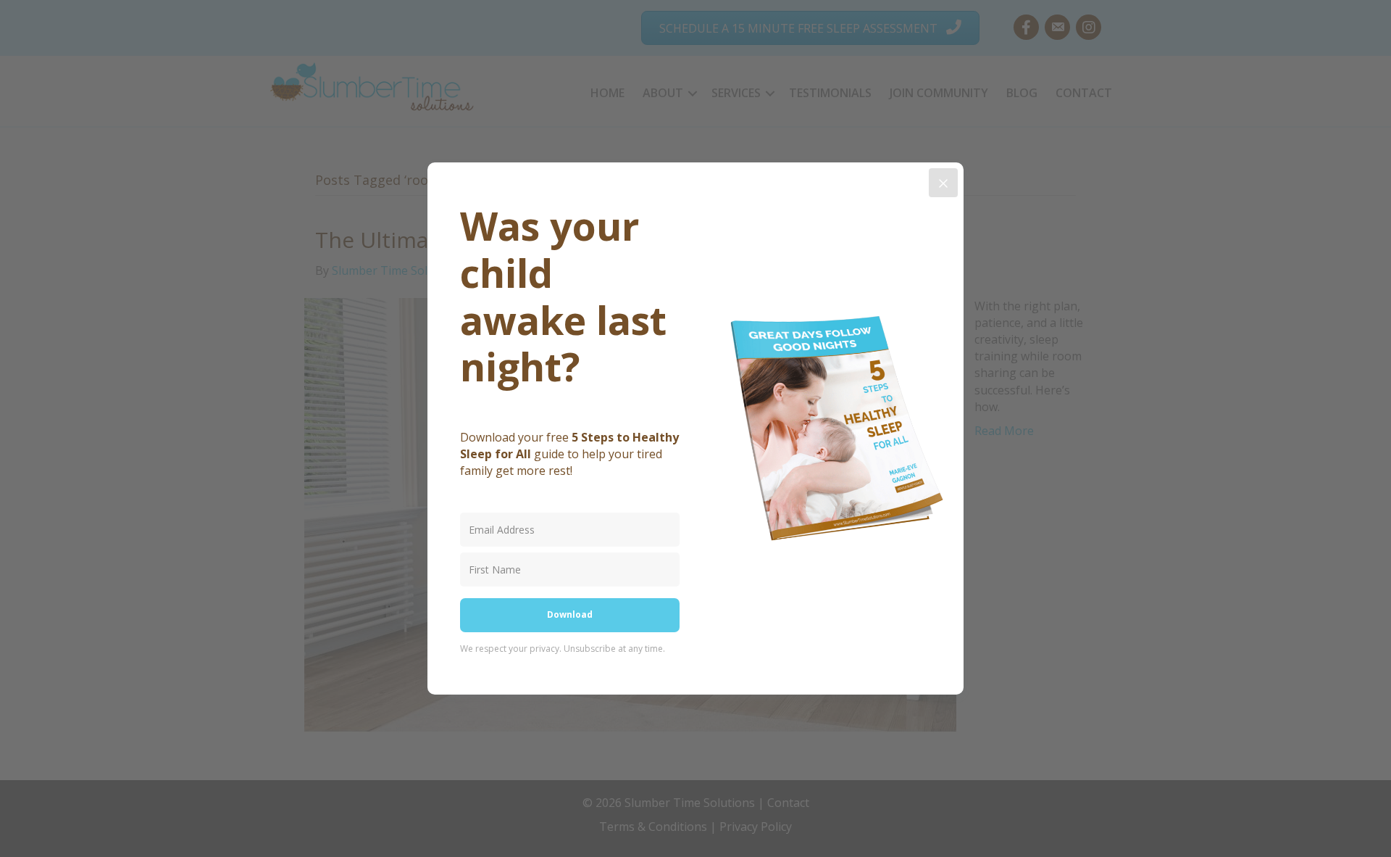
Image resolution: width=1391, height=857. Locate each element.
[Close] (943, 182)
